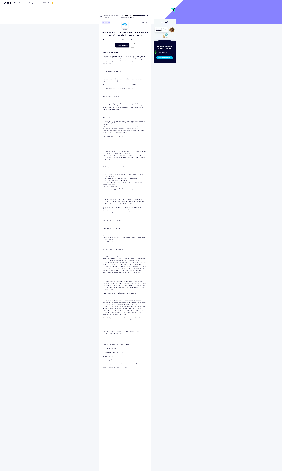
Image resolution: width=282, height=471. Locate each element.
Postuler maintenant (122, 45)
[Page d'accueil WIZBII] (7, 3)
